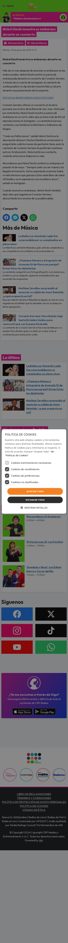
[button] (34, 508)
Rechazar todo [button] (35, 499)
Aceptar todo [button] (35, 491)
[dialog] (34, 471)
